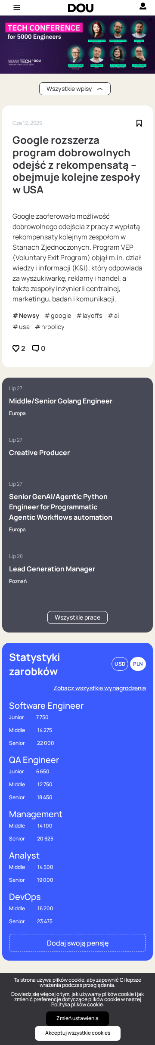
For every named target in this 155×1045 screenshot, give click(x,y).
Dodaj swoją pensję (77, 943)
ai (116, 315)
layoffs (92, 315)
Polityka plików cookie (77, 1004)
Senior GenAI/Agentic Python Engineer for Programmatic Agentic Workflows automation (60, 507)
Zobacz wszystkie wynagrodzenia (99, 688)
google (61, 315)
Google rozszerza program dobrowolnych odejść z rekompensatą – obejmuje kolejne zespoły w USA (76, 165)
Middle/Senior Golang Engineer (60, 401)
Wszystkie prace (77, 617)
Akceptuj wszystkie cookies (77, 1032)
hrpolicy (53, 326)
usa (24, 326)
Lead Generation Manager (52, 569)
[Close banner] (149, 17)
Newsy (29, 315)
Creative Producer (39, 452)
